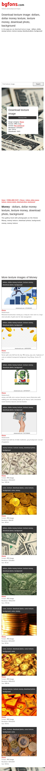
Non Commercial (19, 126)
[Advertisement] (22, 56)
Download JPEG (22, 117)
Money (22, 122)
